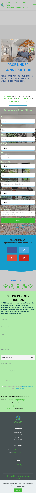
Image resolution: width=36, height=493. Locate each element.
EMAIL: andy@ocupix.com (18, 101)
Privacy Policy (19, 228)
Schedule (7, 96)
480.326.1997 (16, 452)
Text (13, 409)
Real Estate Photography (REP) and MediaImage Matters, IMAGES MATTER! (17, 5)
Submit (18, 220)
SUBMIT (8, 380)
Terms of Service (27, 225)
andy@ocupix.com (15, 406)
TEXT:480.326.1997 (23, 99)
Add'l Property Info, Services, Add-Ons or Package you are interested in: (18, 208)
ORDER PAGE (8, 99)
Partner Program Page (16, 400)
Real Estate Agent (18, 465)
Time (6, 162)
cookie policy (21, 486)
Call (8, 409)
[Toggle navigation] (34, 5)
